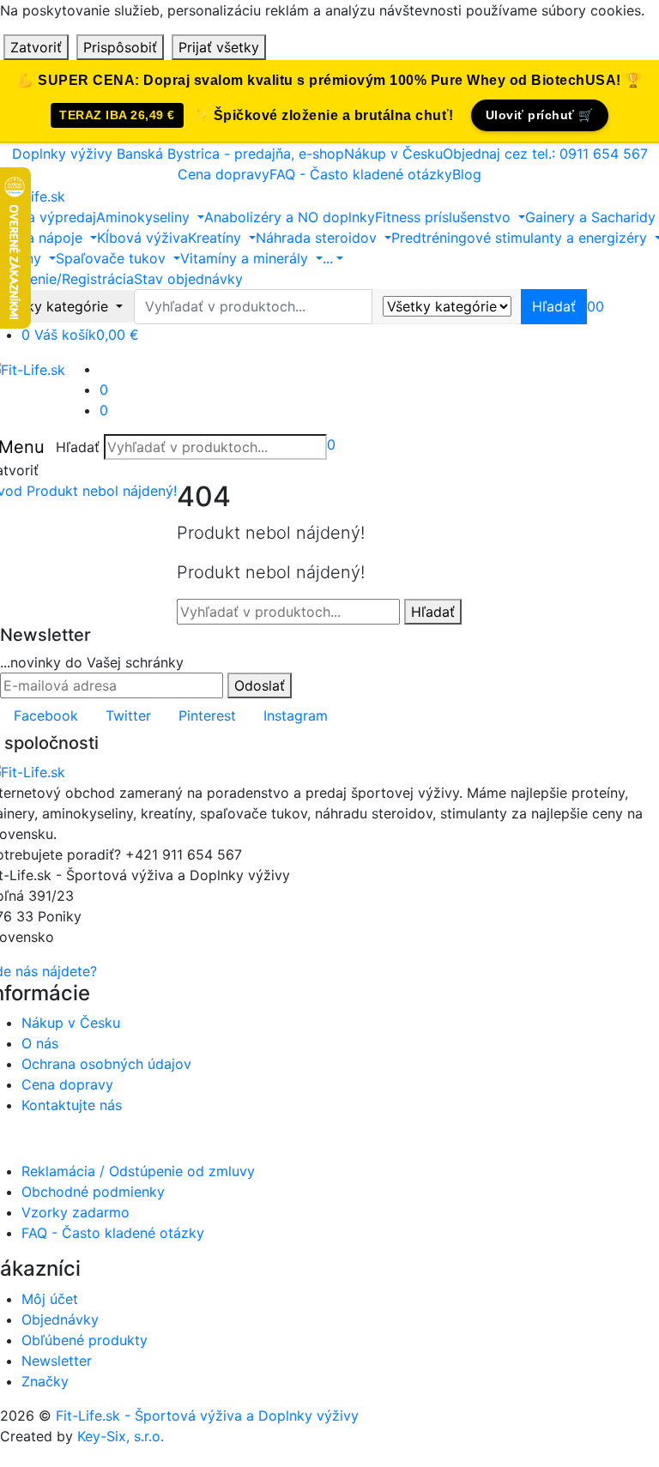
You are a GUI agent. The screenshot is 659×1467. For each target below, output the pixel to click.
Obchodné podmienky (93, 1191)
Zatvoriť (36, 47)
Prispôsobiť (120, 47)
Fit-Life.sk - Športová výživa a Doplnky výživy (207, 1415)
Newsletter (56, 1360)
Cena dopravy (223, 174)
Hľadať (78, 447)
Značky (45, 1381)
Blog (466, 174)
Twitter (128, 715)
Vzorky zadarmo (75, 1212)
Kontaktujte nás (71, 1105)
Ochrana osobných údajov (106, 1063)
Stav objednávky (188, 278)
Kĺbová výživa (142, 237)
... (328, 258)
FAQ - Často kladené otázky (360, 174)
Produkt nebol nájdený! (102, 490)
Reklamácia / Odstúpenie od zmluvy (138, 1171)
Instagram (295, 715)
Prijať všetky (218, 47)
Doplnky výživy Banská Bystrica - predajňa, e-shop (178, 153)
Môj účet (49, 1298)
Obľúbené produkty (84, 1340)
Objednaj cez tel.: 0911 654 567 (545, 153)
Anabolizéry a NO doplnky (289, 217)
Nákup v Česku (393, 153)
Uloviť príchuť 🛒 (540, 115)
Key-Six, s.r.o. (120, 1436)
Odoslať (259, 685)
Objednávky (60, 1319)
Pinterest (207, 715)
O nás (39, 1043)
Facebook (46, 715)
